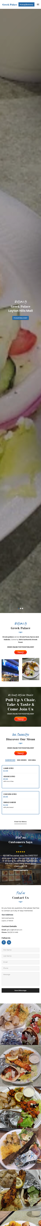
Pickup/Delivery (26, 5)
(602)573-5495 (12, 932)
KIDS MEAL (32, 760)
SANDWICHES (10, 760)
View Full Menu (20, 822)
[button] (18, 608)
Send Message (20, 990)
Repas (20, 652)
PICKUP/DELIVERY (20, 318)
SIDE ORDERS (22, 760)
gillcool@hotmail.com (14, 930)
